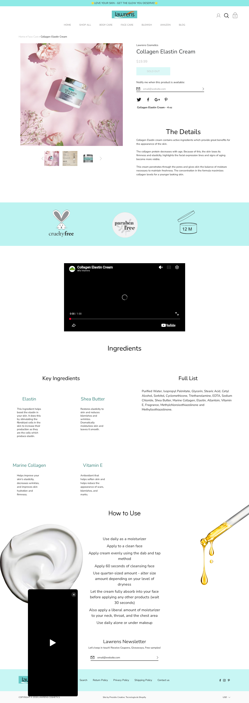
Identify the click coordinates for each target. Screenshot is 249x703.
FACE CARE (127, 24)
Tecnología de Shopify (136, 697)
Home (22, 36)
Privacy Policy (121, 680)
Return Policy (100, 680)
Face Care (33, 36)
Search (83, 680)
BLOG (182, 24)
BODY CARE (105, 24)
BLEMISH (147, 24)
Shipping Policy (143, 680)
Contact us (163, 680)
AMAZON (165, 24)
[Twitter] (138, 99)
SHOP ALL (85, 24)
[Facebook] (148, 99)
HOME (67, 24)
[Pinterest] (166, 99)
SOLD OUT (153, 71)
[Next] (100, 158)
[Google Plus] (157, 99)
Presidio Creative (117, 697)
